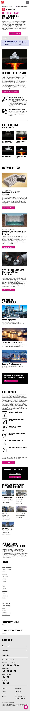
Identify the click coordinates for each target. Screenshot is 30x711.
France (4, 581)
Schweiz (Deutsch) (6, 603)
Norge (3, 593)
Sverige (4, 610)
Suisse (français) (6, 605)
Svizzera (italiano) (6, 612)
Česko (3, 571)
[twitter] (18, 665)
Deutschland (5, 576)
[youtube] (11, 665)
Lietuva (4, 588)
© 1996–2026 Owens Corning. (8, 702)
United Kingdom (6, 615)
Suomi (3, 608)
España (4, 578)
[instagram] (7, 665)
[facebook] (4, 665)
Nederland (4, 591)
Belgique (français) (6, 569)
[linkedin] (14, 665)
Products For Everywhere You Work (23, 43)
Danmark (4, 574)
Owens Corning (2, 2)
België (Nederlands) (6, 567)
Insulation (4, 6)
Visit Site (4, 625)
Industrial (9, 6)
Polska (4, 598)
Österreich (4, 595)
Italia (3, 586)
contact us (4, 458)
